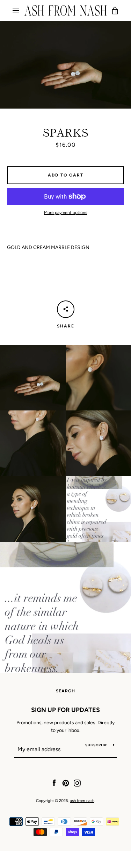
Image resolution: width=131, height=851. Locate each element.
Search (65, 691)
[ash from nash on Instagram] (77, 783)
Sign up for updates (65, 710)
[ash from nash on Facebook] (54, 783)
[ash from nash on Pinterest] (65, 783)
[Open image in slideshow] (65, 65)
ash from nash (82, 800)
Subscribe (96, 745)
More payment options (65, 212)
